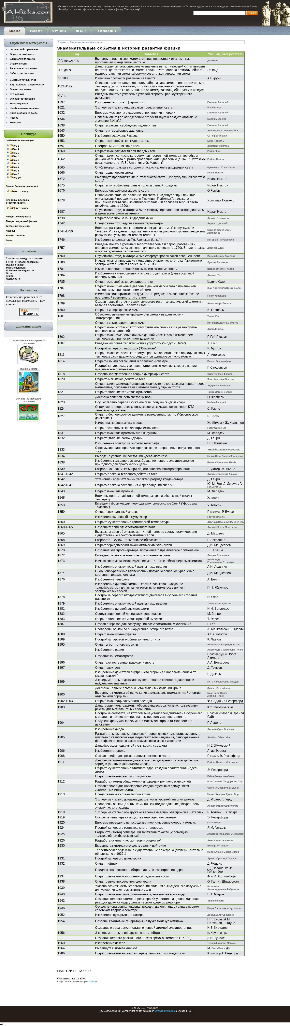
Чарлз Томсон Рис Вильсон (223, 787)
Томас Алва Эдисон (219, 603)
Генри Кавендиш (216, 295)
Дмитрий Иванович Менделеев (225, 522)
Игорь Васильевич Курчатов (224, 908)
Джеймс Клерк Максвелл (222, 527)
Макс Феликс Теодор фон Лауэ (225, 781)
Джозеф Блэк (215, 247)
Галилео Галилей (217, 102)
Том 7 (16, 167)
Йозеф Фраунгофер (219, 361)
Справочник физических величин (86, 42)
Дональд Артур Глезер (220, 915)
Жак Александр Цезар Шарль (224, 288)
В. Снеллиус (214, 107)
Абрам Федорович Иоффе (222, 805)
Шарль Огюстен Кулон (220, 269)
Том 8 (16, 170)
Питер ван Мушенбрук (220, 239)
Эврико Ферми (215, 900)
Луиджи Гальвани (217, 262)
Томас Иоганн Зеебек (219, 392)
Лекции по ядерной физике (21, 221)
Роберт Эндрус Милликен (222, 762)
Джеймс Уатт (215, 275)
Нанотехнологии (15, 235)
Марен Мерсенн (216, 119)
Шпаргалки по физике (23, 59)
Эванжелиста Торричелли (222, 130)
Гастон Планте (216, 517)
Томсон (214, 497)
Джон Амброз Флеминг (220, 729)
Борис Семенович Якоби (221, 462)
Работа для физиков (22, 73)
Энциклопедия (18, 63)
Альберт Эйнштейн (218, 737)
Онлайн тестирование (23, 98)
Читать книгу (20, 191)
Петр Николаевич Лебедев (223, 681)
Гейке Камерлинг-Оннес (221, 776)
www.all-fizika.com (165, 1011)
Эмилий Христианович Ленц (223, 449)
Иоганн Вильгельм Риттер (222, 322)
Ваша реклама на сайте (24, 113)
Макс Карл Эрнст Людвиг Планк (217, 694)
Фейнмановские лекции (20, 140)
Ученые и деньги (15, 267)
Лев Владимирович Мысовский (225, 834)
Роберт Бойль (215, 159)
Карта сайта (13, 278)
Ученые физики (19, 103)
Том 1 (16, 145)
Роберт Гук (213, 151)
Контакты (15, 122)
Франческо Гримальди (221, 167)
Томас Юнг (213, 316)
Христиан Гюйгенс (218, 146)
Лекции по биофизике (18, 216)
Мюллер (216, 953)
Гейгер (214, 756)
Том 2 (16, 149)
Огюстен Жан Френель (220, 374)
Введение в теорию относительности (17, 201)
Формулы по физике (22, 54)
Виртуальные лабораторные (27, 84)
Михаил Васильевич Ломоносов (219, 231)
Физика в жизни (15, 265)
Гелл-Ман (217, 948)
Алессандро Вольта (219, 303)
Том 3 (16, 153)
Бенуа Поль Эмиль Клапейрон (225, 456)
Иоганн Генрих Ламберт (221, 256)
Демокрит (213, 60)
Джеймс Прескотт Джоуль (222, 474)
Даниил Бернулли (218, 218)
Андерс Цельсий (217, 223)
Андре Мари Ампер (218, 385)
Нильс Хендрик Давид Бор (223, 794)
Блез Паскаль (215, 140)
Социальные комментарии (77, 981)
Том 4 (16, 156)
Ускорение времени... (18, 226)
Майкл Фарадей (216, 402)
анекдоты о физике (31, 258)
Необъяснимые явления (24, 108)
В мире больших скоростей (22, 186)
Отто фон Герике (217, 135)
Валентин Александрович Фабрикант (223, 888)
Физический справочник (24, 49)
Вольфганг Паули (217, 845)
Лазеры (10, 230)
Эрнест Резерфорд (218, 688)
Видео (9, 276)
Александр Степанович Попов (225, 649)
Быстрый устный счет (23, 80)
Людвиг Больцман (218, 555)
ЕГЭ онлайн (17, 94)
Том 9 (16, 174)
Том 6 (16, 163)
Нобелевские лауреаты (20, 270)
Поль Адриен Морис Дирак (223, 852)
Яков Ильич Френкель (220, 840)
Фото (9, 273)
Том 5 (16, 160)
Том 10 (17, 177)
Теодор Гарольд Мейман (221, 943)
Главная (62, 42)
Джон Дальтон (215, 329)
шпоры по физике (28, 262)
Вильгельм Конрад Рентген (223, 644)
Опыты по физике (20, 89)
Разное (14, 117)
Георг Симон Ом (216, 428)
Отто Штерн (214, 822)
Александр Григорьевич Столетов (220, 561)
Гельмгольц (214, 487)
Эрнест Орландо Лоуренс (222, 858)
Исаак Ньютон (215, 172)
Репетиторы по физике (23, 68)
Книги (9, 240)
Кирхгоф (215, 512)
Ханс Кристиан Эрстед (220, 379)
